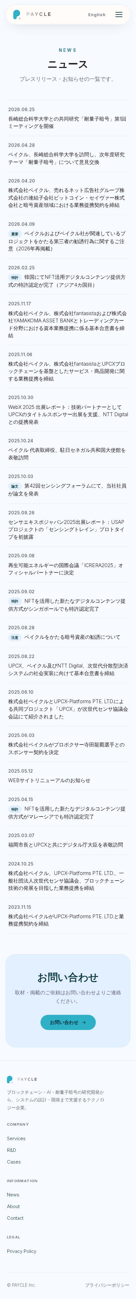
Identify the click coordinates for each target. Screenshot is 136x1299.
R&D (11, 1150)
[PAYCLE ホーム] (32, 14)
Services (16, 1138)
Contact (15, 1218)
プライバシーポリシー (107, 1285)
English (97, 14)
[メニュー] (119, 14)
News (13, 1195)
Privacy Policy (21, 1251)
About (13, 1206)
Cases (14, 1162)
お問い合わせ (64, 1022)
